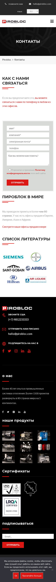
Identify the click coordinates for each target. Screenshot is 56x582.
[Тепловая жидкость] (46, 447)
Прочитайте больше (32, 575)
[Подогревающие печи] (46, 458)
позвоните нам (16, 4)
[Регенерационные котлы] (46, 436)
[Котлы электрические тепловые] (28, 436)
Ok (16, 575)
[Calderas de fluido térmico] (10, 436)
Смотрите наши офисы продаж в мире (24, 226)
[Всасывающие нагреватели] (28, 458)
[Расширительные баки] (28, 447)
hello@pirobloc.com (42, 4)
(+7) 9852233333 (18, 319)
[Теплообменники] (10, 447)
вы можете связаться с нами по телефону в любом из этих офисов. (26, 102)
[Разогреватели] (10, 458)
